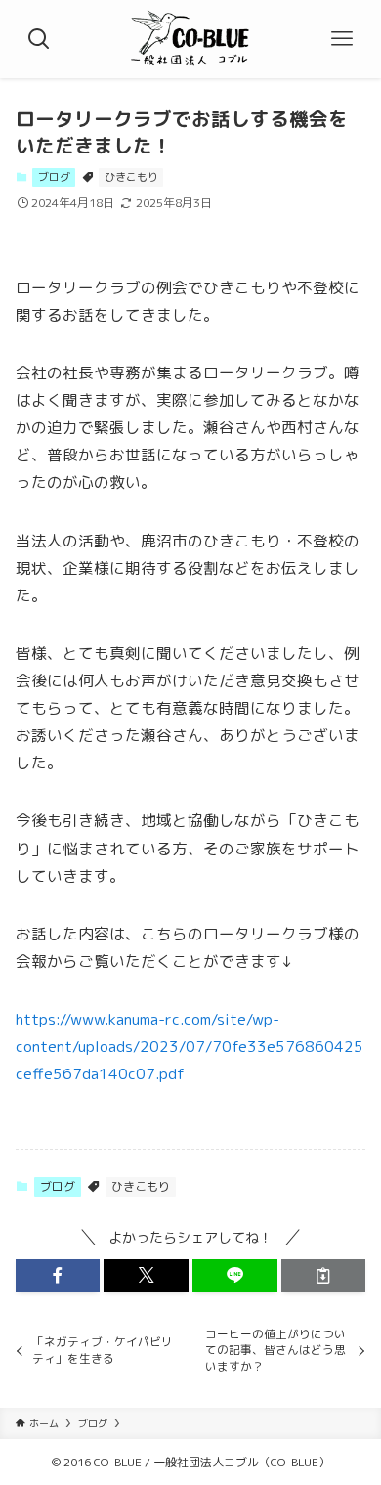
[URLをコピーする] (323, 1275)
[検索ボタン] (39, 39)
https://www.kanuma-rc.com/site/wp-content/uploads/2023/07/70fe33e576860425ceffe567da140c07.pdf (189, 1046)
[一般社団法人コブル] (190, 39)
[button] (58, 1275)
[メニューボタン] (342, 39)
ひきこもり (131, 177)
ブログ (54, 177)
